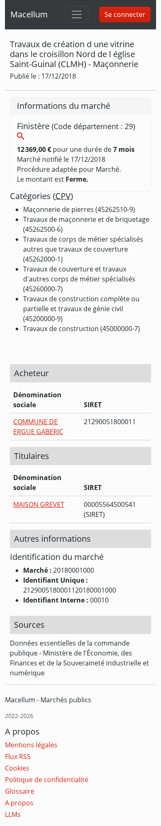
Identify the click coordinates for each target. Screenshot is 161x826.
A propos (19, 802)
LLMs (13, 814)
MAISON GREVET (38, 504)
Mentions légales (31, 744)
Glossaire (19, 791)
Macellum (29, 14)
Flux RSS (18, 756)
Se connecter (124, 14)
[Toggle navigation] (76, 14)
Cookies (17, 768)
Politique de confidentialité (46, 779)
